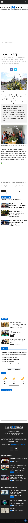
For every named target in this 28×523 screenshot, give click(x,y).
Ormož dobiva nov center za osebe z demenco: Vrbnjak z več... (17, 341)
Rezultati (17, 369)
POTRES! (12, 508)
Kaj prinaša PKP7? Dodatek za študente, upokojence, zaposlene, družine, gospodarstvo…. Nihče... (18, 493)
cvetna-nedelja (14, 191)
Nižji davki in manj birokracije (10, 357)
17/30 (23, 382)
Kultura (11, 42)
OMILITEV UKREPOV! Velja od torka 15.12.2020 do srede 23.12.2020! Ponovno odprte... (18, 502)
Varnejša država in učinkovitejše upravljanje (13, 366)
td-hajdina (3, 192)
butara (8, 191)
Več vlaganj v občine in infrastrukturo (12, 363)
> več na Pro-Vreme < (14, 385)
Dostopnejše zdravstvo (9, 361)
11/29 (14, 382)
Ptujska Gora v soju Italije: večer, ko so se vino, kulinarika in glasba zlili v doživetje (18, 205)
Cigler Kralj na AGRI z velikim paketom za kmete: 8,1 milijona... (18, 332)
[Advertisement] (14, 26)
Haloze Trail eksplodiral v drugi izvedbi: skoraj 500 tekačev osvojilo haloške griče (18, 477)
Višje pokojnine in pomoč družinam (12, 359)
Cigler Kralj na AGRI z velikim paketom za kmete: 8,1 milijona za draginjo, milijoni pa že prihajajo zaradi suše (18, 468)
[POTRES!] (5, 510)
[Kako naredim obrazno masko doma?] (5, 460)
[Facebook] (11, 449)
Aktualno (7, 42)
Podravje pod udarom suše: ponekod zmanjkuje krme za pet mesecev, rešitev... (18, 324)
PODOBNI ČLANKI (6, 197)
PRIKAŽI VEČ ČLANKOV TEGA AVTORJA (11, 199)
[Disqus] (14, 254)
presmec (21, 191)
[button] (26, 2)
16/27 (5, 382)
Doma (2, 42)
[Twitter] (16, 449)
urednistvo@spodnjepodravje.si (19, 444)
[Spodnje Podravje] (14, 8)
